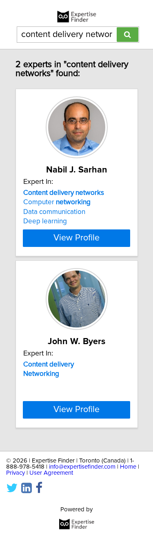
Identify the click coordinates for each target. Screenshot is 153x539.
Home (128, 467)
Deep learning (45, 221)
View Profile (76, 237)
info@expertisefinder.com (82, 467)
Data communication (54, 212)
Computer (57, 202)
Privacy (15, 473)
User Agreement (51, 473)
